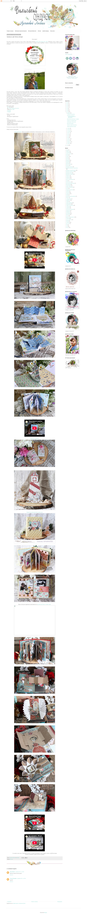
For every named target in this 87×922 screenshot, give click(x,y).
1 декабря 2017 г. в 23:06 (21, 878)
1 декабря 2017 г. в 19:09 (19, 871)
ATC (67, 224)
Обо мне (11, 859)
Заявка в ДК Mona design (71, 126)
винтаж (67, 158)
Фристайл (68, 214)
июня (68, 135)
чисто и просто (69, 219)
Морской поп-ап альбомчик (34, 270)
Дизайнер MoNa (69, 172)
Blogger (45, 912)
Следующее (9, 901)
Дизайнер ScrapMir (69, 174)
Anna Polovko (12, 871)
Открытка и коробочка (34, 438)
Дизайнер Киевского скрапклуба (72, 168)
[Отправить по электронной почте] (22, 857)
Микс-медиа (68, 184)
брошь (67, 157)
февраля (69, 141)
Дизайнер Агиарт (69, 166)
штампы (67, 222)
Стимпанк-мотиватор (71, 114)
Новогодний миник (17, 131)
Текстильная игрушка (70, 209)
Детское (67, 165)
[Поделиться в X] (24, 857)
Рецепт (67, 197)
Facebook (9, 110)
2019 (67, 108)
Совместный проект (69, 205)
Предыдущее (59, 901)
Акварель (67, 151)
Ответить (11, 874)
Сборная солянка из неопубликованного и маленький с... (71, 116)
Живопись (68, 175)
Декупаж (67, 162)
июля (68, 134)
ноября (68, 128)
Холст (67, 215)
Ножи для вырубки (69, 187)
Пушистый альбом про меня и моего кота (35, 512)
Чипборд (67, 218)
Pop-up (67, 227)
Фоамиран (68, 211)
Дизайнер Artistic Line (70, 171)
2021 (67, 107)
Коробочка (68, 178)
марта (68, 140)
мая (68, 137)
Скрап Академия (69, 202)
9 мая (67, 149)
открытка (67, 193)
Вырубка (67, 160)
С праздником (68, 198)
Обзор (67, 188)
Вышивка (67, 161)
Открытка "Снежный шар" (71, 120)
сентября (69, 131)
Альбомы (67, 152)
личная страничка (12, 108)
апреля (68, 138)
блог (8, 107)
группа (17, 108)
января (68, 143)
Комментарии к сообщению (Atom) (19, 903)
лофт (67, 180)
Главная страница (34, 901)
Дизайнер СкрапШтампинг (71, 170)
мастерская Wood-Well (70, 183)
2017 (67, 111)
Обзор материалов (69, 189)
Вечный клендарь (70, 123)
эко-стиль (68, 223)
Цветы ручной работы (70, 217)
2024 (67, 102)
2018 (67, 110)
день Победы (68, 164)
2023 (67, 104)
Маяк (35, 469)
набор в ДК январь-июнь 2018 (42, 41)
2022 (67, 105)
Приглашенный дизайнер (70, 196)
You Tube (12, 109)
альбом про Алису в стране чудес (44, 604)
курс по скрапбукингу (70, 179)
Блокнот (67, 156)
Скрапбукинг (68, 204)
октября (68, 129)
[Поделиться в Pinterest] (26, 857)
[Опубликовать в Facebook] (25, 857)
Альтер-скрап (68, 153)
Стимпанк (68, 206)
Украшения (68, 210)
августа (68, 132)
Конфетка (68, 176)
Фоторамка (68, 213)
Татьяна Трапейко (13, 878)
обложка (67, 191)
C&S (67, 226)
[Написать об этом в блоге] (23, 857)
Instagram (9, 111)
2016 (67, 145)
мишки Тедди (68, 185)
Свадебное (68, 200)
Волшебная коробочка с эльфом (73, 119)
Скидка (67, 201)
